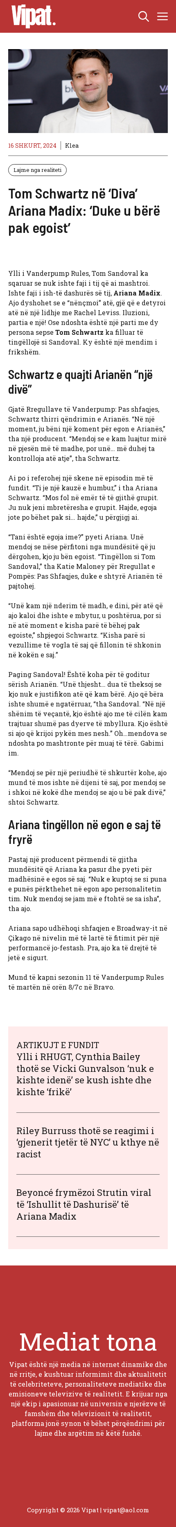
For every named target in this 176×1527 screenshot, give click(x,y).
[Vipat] (31, 16)
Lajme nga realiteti (37, 170)
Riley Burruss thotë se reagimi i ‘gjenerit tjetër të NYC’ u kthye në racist (87, 1142)
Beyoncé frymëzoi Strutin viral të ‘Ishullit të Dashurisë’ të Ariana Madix (83, 1204)
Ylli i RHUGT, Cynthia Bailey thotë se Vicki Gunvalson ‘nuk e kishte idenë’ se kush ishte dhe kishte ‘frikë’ (85, 1074)
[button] (143, 16)
